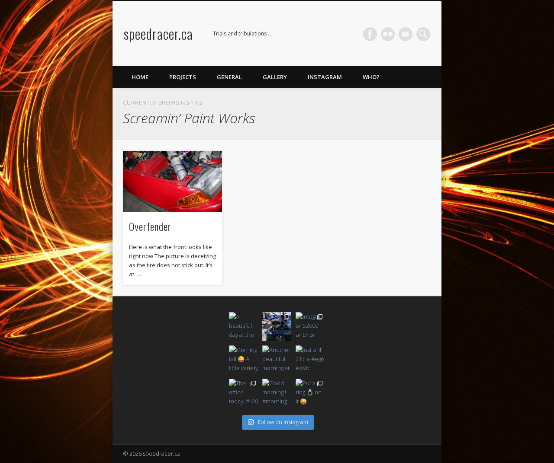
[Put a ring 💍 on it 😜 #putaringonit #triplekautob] (310, 393)
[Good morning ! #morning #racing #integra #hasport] (276, 393)
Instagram (325, 77)
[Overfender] (172, 181)
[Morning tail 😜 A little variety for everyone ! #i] (243, 359)
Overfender (150, 226)
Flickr (388, 34)
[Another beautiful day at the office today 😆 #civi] (276, 326)
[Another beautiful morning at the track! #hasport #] (276, 359)
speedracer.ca (158, 33)
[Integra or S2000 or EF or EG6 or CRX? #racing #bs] (310, 326)
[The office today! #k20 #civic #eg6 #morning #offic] (243, 393)
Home (140, 77)
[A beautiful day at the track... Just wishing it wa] (243, 326)
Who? (371, 77)
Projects (182, 77)
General (229, 77)
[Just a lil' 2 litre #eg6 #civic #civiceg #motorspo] (310, 359)
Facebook (370, 34)
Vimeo (405, 34)
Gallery (275, 77)
